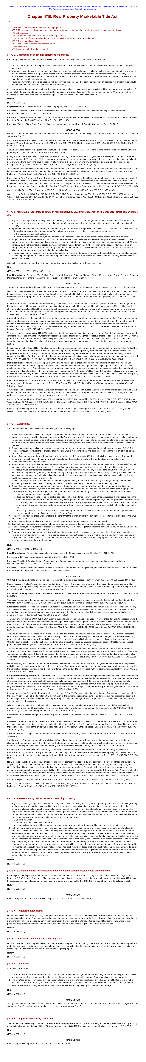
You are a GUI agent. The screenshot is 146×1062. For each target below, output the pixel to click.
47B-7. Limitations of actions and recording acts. (34, 44)
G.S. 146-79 (83, 150)
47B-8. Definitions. (20, 46)
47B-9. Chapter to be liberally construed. (30, 49)
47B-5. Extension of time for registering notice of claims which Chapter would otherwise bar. (53, 38)
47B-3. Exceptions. (20, 33)
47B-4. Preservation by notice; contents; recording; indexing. (39, 35)
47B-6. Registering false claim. (25, 41)
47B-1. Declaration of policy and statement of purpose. (36, 27)
